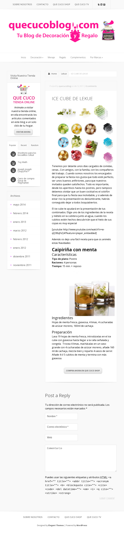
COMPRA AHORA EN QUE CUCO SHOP (83, 370)
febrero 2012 (20, 239)
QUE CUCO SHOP (73, 517)
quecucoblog (65, 86)
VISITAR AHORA (23, 132)
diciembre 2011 (21, 256)
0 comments (91, 86)
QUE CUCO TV (94, 517)
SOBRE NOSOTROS (32, 517)
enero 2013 (19, 222)
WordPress (82, 525)
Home (54, 73)
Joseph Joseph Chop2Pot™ (25, 170)
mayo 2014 (19, 204)
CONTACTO (53, 517)
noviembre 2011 (22, 265)
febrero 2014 (20, 213)
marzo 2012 (19, 230)
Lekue (64, 73)
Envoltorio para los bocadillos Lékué (27, 153)
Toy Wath (22, 162)
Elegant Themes (56, 525)
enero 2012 (19, 247)
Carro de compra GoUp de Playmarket (26, 180)
